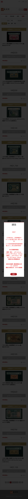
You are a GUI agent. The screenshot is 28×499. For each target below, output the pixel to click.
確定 (13, 274)
